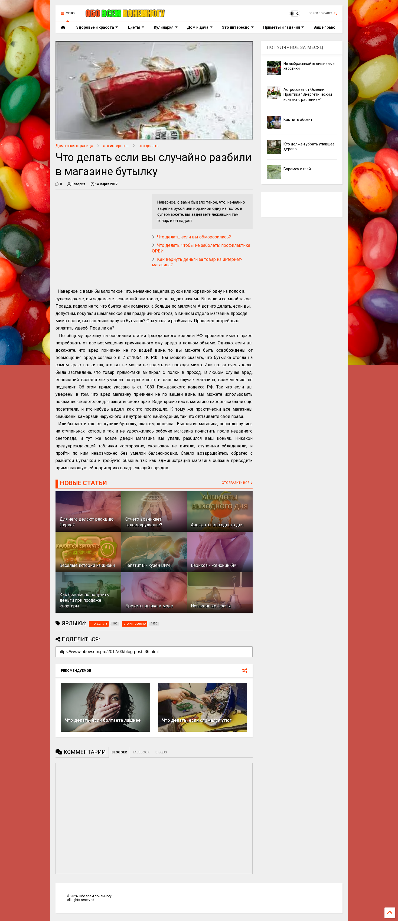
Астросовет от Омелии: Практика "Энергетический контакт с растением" (307, 94)
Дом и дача (197, 27)
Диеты (134, 27)
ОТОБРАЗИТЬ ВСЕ (236, 483)
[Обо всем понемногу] (125, 15)
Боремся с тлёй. (297, 169)
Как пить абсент (297, 119)
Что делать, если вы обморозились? (194, 237)
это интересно (116, 146)
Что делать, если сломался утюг (197, 720)
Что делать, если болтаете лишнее (103, 720)
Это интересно (236, 27)
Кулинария (164, 27)
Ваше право (324, 27)
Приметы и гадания (281, 27)
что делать (149, 146)
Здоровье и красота (95, 27)
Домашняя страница (74, 146)
